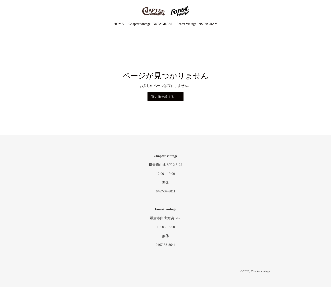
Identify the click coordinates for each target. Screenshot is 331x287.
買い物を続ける (162, 96)
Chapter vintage (260, 271)
